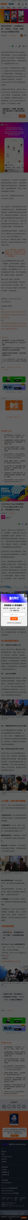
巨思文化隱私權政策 (16, 623)
